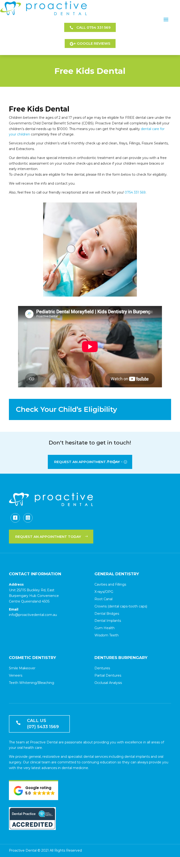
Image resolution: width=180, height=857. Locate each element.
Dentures (102, 668)
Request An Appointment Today (87, 462)
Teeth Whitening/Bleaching (31, 683)
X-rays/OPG (103, 592)
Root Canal (103, 599)
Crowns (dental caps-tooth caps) (120, 606)
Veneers (15, 675)
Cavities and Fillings (110, 584)
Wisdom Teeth (106, 635)
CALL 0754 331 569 (93, 27)
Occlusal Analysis (108, 683)
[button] (34, 790)
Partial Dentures (107, 675)
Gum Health (104, 628)
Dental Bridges (106, 613)
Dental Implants (107, 621)
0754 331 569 (135, 192)
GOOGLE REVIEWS (93, 43)
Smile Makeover (22, 668)
